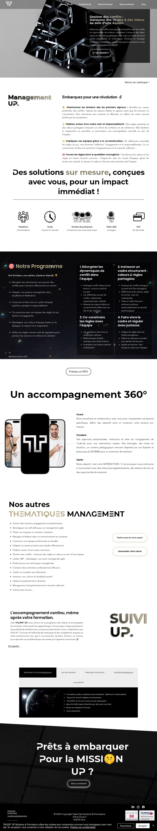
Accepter (142, 825)
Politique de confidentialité (83, 827)
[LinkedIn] (133, 807)
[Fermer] (153, 826)
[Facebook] (143, 807)
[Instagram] (138, 807)
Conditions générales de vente (17, 816)
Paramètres (125, 825)
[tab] (37, 673)
